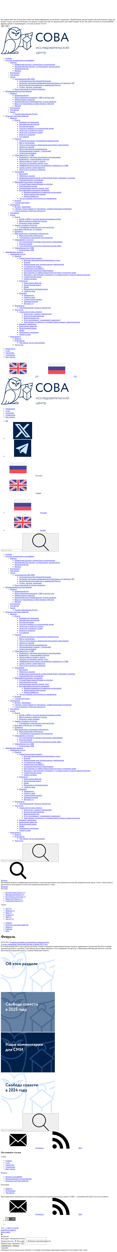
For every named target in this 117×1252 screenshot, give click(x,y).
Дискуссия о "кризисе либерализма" (38, 314)
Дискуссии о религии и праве (31, 132)
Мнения (18, 71)
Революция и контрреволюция (36, 289)
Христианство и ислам (28, 186)
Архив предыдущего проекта (30, 258)
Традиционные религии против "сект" (34, 188)
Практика (23, 293)
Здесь (110, 19)
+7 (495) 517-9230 (11, 1228)
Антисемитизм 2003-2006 (25, 79)
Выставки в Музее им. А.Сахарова (28, 229)
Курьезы (18, 200)
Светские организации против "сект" (33, 163)
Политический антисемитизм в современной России (39, 85)
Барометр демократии (27, 324)
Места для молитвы (27, 143)
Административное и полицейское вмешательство (39, 141)
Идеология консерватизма (34, 316)
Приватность (29, 295)
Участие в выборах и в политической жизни (36, 128)
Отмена (15, 1246)
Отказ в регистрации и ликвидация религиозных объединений (43, 145)
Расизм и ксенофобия (13, 1177)
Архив (12, 77)
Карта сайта (5, 1232)
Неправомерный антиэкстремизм (18, 1179)
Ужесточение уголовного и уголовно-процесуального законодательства (52, 322)
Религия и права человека (29, 223)
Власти (17, 120)
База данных (10, 357)
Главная (8, 1161)
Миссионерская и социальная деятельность (31, 233)
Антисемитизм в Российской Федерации (35, 81)
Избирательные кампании (25, 100)
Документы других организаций (32, 343)
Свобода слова (29, 291)
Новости (13, 62)
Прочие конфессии (31, 196)
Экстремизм (19, 172)
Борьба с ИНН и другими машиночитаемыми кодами (40, 219)
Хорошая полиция (31, 301)
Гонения (18, 139)
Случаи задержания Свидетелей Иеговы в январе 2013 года (24, 944)
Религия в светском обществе (16, 1181)
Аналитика (9, 353)
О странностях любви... (33, 266)
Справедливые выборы (33, 299)
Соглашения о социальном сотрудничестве (36, 238)
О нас (7, 351)
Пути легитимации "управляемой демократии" (42, 320)
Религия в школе (25, 244)
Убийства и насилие (27, 176)
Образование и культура (24, 240)
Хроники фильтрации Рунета (26, 114)
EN (36, 376)
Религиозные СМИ (26, 250)
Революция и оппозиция (28, 332)
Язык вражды (15, 336)
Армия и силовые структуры (26, 225)
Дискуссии (19, 310)
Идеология (23, 281)
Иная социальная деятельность (31, 236)
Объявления (10, 349)
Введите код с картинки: (10, 1243)
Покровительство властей (29, 124)
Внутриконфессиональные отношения (34, 190)
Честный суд (29, 304)
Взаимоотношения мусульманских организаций (42, 192)
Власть (17, 217)
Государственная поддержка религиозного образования (40, 242)
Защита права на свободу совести (32, 161)
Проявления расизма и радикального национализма (35, 64)
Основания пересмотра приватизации (38, 271)
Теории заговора (30, 279)
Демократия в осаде (17, 254)
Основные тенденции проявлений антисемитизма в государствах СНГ (46, 83)
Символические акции (32, 277)
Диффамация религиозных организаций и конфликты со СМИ (43, 165)
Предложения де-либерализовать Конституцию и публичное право (50, 273)
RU (75, 376)
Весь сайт (21, 1241)
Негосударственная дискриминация (33, 149)
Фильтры (4, 887)
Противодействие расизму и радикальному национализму (37, 67)
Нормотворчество (22, 69)
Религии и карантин (27, 135)
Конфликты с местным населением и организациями (40, 157)
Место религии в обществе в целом (33, 221)
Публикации (15, 73)
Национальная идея (31, 318)
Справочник (10, 355)
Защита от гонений (26, 147)
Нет (7, 26)
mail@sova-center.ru (8, 1230)
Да (3, 26)
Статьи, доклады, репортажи (30, 87)
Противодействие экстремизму (31, 180)
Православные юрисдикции (35, 194)
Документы (14, 75)
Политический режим (32, 285)
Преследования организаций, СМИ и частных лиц (34, 97)
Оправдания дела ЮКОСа (34, 268)
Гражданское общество (33, 283)
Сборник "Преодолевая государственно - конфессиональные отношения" (43, 209)
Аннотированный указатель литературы (35, 308)
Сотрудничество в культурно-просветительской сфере (40, 246)
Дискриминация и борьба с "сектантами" (35, 151)
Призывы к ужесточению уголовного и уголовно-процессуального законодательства (57, 275)
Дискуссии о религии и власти (31, 130)
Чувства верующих (26, 126)
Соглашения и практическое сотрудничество (36, 227)
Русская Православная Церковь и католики (36, 184)
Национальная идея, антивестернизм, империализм (44, 264)
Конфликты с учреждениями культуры (34, 159)
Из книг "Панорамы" (23, 207)
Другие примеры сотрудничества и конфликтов (37, 198)
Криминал (19, 231)
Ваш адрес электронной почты (13, 1239)
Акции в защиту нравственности (32, 168)
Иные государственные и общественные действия (34, 104)
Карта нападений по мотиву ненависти (30, 89)
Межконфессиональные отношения (28, 182)
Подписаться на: (7, 1241)
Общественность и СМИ (24, 155)
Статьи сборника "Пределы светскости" (30, 211)
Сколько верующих (22, 203)
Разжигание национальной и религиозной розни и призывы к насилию (47, 178)
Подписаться (6, 1246)
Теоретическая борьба (27, 153)
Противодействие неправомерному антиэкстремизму (35, 102)
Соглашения (24, 137)
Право (26, 287)
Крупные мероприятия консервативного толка (42, 260)
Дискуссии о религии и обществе (32, 170)
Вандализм (23, 174)
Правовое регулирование (29, 122)
